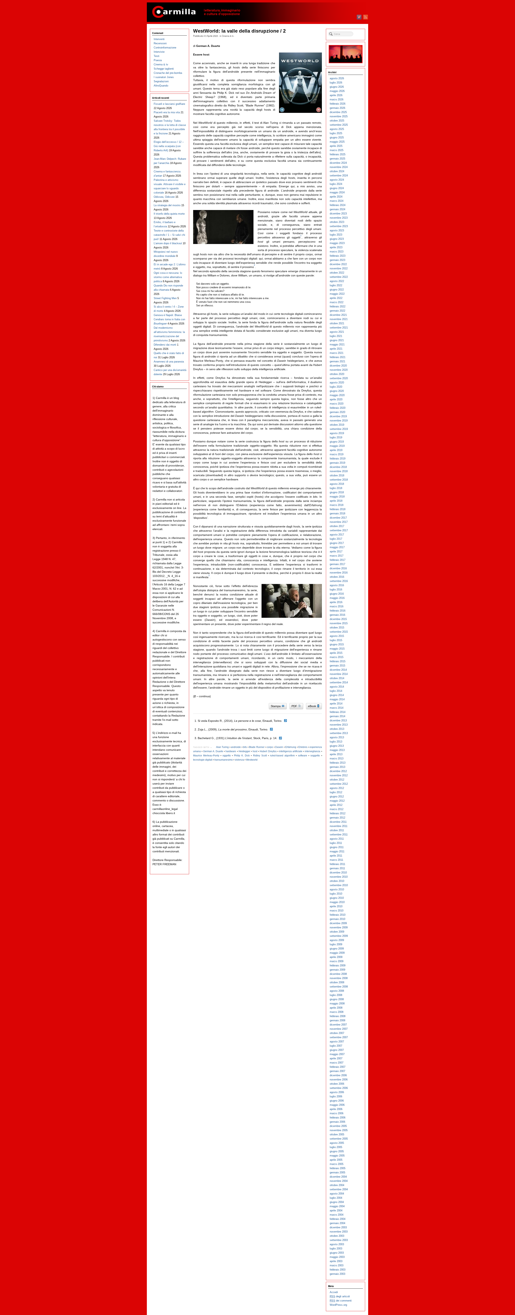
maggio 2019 (337, 445)
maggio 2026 (337, 91)
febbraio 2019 (337, 458)
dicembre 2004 (338, 1176)
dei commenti (341, 1300)
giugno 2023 (337, 238)
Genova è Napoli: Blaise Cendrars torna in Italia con (169, 319)
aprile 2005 (336, 1159)
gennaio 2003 (337, 1273)
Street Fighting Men (165, 298)
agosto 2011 (337, 838)
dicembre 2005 (338, 1126)
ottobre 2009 (337, 931)
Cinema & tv (228, 35)
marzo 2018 (336, 505)
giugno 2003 (337, 1252)
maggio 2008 (337, 1003)
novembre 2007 (339, 1028)
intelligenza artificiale (290, 751)
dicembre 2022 (338, 264)
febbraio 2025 (337, 154)
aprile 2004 (336, 1210)
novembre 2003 (339, 1231)
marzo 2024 (336, 200)
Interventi (159, 39)
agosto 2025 (337, 129)
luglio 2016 (336, 589)
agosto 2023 (337, 230)
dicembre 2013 (338, 720)
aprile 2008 (336, 1007)
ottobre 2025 (337, 120)
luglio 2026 (336, 82)
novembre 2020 (339, 369)
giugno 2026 (337, 86)
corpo (270, 747)
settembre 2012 (339, 783)
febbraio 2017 (337, 559)
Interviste (159, 51)
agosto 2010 (337, 889)
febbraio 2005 (337, 1168)
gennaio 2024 (337, 209)
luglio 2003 (336, 1248)
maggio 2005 (337, 1155)
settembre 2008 (339, 986)
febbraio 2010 (337, 914)
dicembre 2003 (338, 1227)
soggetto (315, 755)
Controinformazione (165, 47)
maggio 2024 (337, 192)
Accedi (334, 1292)
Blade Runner (257, 747)
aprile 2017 (336, 551)
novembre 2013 (339, 724)
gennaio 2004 (337, 1223)
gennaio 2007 (337, 1071)
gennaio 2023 (337, 260)
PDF (294, 706)
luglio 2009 (336, 944)
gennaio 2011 (337, 868)
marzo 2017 (336, 555)
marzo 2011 (336, 859)
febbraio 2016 (337, 610)
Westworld (252, 759)
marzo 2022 (336, 302)
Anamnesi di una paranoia (169, 361)
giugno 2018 (337, 492)
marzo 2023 (336, 251)
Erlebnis (302, 747)
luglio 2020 (336, 386)
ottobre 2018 (337, 475)
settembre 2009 (339, 935)
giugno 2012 (337, 796)
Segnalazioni (161, 81)
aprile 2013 (336, 754)
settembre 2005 (339, 1138)
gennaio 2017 (337, 564)
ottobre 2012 (337, 779)
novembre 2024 (339, 167)
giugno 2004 (337, 1202)
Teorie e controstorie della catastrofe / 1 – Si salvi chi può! (169, 235)
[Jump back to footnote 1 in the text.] (285, 720)
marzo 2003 (336, 1265)
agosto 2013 (337, 737)
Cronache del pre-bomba (168, 72)
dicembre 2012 (338, 771)
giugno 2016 (337, 593)
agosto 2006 (337, 1092)
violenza (239, 759)
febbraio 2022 (337, 306)
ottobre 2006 (337, 1083)
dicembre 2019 (338, 416)
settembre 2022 (339, 276)
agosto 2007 (337, 1041)
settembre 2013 (339, 733)
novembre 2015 (339, 623)
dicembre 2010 (338, 872)
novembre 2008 (339, 978)
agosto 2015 (337, 635)
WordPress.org (338, 1304)
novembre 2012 (339, 775)
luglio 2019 (336, 437)
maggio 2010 (337, 902)
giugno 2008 (337, 999)
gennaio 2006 (337, 1121)
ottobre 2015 (337, 627)
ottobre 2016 (337, 576)
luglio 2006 (336, 1096)
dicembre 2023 (338, 213)
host (255, 751)
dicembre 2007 (338, 1024)
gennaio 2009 (337, 969)
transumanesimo (223, 759)
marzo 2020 (336, 403)
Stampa (276, 706)
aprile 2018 (336, 500)
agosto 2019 (337, 433)
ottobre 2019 (337, 424)
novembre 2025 (339, 116)
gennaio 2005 (337, 1172)
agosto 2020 (337, 382)
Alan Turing (222, 747)
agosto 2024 (337, 179)
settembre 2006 (339, 1087)
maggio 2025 (337, 141)
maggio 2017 (337, 547)
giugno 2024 (337, 188)
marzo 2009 (336, 961)
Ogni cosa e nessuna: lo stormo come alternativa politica (168, 277)
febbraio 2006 (337, 1117)
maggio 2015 (337, 648)
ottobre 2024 (337, 171)
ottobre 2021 (337, 323)
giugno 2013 (337, 745)
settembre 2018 (339, 479)
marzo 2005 (336, 1164)
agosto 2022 (337, 281)
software (302, 755)
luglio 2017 (336, 538)
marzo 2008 (336, 1011)
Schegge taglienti (164, 68)
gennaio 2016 (337, 614)
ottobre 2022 (337, 272)
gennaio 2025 (337, 158)
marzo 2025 (336, 150)
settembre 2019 (339, 428)
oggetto (226, 755)
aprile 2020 (336, 399)
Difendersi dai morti (165, 344)
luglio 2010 (336, 893)
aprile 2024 (336, 196)
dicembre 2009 (338, 923)
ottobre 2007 (337, 1033)
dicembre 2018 (338, 467)
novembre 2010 (339, 876)
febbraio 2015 (337, 661)
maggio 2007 (337, 1054)
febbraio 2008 (337, 1016)
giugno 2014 (337, 695)
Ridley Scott (260, 755)
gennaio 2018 (337, 513)
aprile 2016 (336, 602)
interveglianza (312, 751)
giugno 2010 (337, 897)
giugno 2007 (337, 1049)
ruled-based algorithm (282, 755)
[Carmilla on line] (257, 12)
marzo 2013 (336, 758)
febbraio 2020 (337, 407)
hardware (231, 751)
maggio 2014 (337, 699)
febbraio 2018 (337, 509)
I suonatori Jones (164, 77)
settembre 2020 (339, 378)
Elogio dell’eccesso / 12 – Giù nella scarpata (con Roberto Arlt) (169, 146)
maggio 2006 (337, 1104)
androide (236, 747)
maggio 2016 (337, 597)
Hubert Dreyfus (268, 751)
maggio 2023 (337, 243)
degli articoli (340, 1296)
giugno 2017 (337, 543)
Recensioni (160, 43)
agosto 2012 (337, 788)
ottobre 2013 (337, 728)
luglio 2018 (336, 488)
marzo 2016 (336, 606)
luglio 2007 (336, 1045)
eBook (312, 706)
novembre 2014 (339, 674)
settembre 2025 (339, 124)
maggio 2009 (337, 952)
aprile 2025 (336, 145)
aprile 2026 (336, 95)
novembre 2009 (339, 927)
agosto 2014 (337, 686)
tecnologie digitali (202, 759)
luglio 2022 (336, 285)
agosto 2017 (337, 534)
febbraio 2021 (337, 357)
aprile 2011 (336, 855)
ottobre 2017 (337, 526)
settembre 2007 (339, 1037)
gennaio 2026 (337, 107)
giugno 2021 (337, 340)
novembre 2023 (339, 217)
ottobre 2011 (337, 830)
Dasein (279, 747)
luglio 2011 (336, 842)
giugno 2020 (337, 390)
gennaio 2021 (337, 361)
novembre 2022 (339, 268)
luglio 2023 (336, 234)
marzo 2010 (336, 910)
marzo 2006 (336, 1113)
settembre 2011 (339, 834)
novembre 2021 (339, 319)
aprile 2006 (336, 1109)
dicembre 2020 (338, 365)
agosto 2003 (337, 1244)
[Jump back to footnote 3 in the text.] (280, 738)
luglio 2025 (336, 133)
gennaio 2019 (337, 462)
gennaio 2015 (337, 665)
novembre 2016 (339, 572)
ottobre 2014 (337, 678)
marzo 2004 (336, 1214)
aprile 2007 (336, 1058)
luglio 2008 (336, 995)
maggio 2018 (337, 496)
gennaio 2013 (337, 766)
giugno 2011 (337, 847)
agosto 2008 (337, 990)
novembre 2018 (339, 471)
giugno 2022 (337, 289)
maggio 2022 (337, 293)
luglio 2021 (336, 336)
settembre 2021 (339, 327)
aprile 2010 (336, 906)
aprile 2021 (336, 348)
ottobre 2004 (337, 1185)
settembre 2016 (339, 581)
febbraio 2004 (337, 1218)
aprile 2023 (336, 247)
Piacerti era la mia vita (167, 112)
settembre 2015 (339, 631)
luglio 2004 (336, 1197)
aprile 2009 (336, 957)
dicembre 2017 (338, 517)
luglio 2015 (336, 640)
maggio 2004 (337, 1206)
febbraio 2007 (337, 1066)
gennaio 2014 (337, 716)
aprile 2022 (336, 298)
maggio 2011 (337, 851)
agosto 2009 (337, 940)
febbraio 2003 (337, 1269)
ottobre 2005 (337, 1134)
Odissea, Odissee (164, 196)
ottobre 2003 (337, 1235)
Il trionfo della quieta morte (169, 213)
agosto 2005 (337, 1142)
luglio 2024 (336, 183)
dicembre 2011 (338, 821)
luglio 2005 (336, 1147)
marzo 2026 (336, 99)
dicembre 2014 (338, 669)
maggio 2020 (337, 395)
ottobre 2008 (337, 982)
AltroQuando (161, 85)
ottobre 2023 (337, 221)
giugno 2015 (337, 644)
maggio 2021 (337, 344)
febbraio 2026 (337, 103)
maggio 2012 (337, 800)
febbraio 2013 (337, 762)
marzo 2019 (336, 454)
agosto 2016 (337, 585)
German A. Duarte (213, 751)
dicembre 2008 (338, 973)
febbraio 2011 (337, 864)
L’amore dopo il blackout (168, 243)
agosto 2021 (337, 331)
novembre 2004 (339, 1180)
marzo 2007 (336, 1062)
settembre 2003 (339, 1240)
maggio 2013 (337, 750)
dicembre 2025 (338, 112)
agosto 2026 (337, 78)
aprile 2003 (336, 1261)
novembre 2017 (339, 521)
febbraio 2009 (337, 965)
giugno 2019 (337, 441)
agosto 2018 (337, 483)
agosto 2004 (337, 1193)
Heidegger (244, 751)
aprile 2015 (336, 652)
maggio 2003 (337, 1256)
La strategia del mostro (167, 205)
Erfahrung (290, 747)
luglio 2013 (336, 741)
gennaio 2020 (337, 412)
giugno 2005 (337, 1151)
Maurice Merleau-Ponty (206, 755)
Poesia (158, 60)
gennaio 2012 (337, 817)
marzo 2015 (336, 657)
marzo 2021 (336, 352)
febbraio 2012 (337, 813)
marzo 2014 (336, 707)
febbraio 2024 (337, 205)
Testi (156, 56)
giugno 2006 (337, 1100)
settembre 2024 (339, 175)
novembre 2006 (339, 1079)
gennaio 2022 (337, 310)
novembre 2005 (339, 1130)
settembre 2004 (339, 1189)
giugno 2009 (337, 948)
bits (245, 747)
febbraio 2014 (337, 712)
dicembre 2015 (338, 619)
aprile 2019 (336, 450)
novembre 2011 (338, 826)
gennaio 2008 (337, 1020)
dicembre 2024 (338, 162)
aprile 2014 (336, 703)
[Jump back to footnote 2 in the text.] (271, 729)
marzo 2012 (336, 809)
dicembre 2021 (338, 314)
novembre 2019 (339, 420)
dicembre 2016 (338, 568)
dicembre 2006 (338, 1075)
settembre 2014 (339, 682)
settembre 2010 (339, 885)
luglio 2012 (336, 792)
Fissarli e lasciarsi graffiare (169, 103)
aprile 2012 (336, 804)
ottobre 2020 (337, 374)
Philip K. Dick (242, 755)
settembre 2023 (339, 226)
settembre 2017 (339, 530)
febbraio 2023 (337, 255)
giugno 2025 (337, 137)
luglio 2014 (336, 690)
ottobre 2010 (337, 881)
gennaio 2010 (337, 919)
